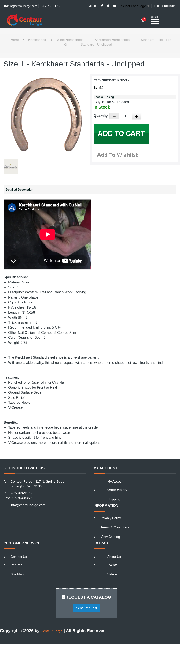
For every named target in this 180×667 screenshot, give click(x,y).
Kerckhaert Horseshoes (112, 40)
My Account (115, 481)
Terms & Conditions (115, 527)
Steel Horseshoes (70, 40)
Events (112, 565)
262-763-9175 (21, 493)
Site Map (17, 574)
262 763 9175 (50, 6)
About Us (114, 556)
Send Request (86, 608)
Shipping (113, 499)
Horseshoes (37, 40)
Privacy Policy (111, 518)
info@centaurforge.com (22, 6)
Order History (117, 490)
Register (169, 6)
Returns (16, 565)
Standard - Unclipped (96, 44)
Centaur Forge (52, 631)
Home (15, 40)
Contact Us (19, 556)
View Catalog (110, 537)
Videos (92, 6)
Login (157, 6)
